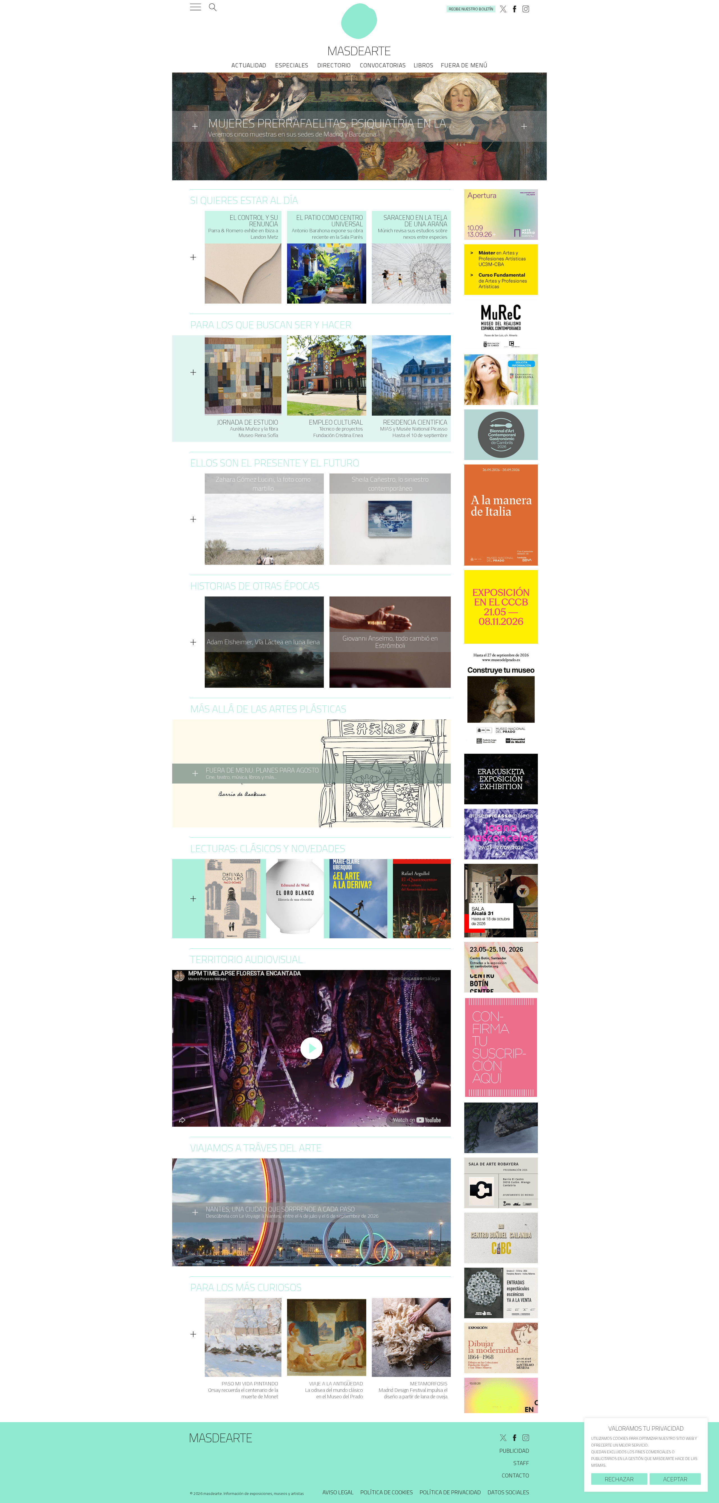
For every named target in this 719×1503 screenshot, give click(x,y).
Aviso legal (338, 1492)
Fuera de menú (464, 65)
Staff (521, 1463)
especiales (291, 65)
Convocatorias (383, 65)
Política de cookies (386, 1492)
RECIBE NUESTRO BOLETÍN (471, 9)
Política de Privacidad (450, 1492)
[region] (646, 1455)
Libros (423, 65)
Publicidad (514, 1450)
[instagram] (525, 9)
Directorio (334, 65)
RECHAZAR (619, 1479)
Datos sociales (508, 1492)
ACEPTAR (675, 1479)
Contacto (515, 1475)
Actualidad (248, 65)
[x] (503, 9)
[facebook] (514, 9)
